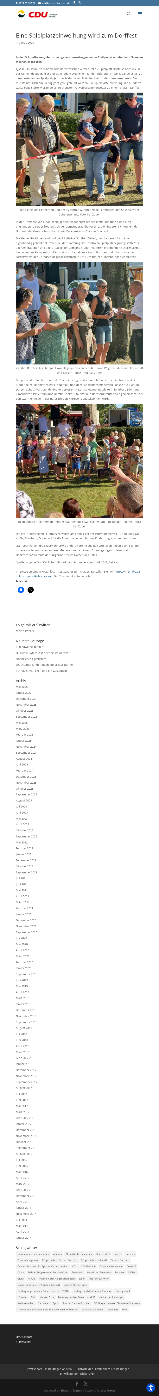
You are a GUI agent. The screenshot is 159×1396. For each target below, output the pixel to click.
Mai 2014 (22, 1226)
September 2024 (26, 752)
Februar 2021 (24, 908)
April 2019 (22, 992)
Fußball (132, 1272)
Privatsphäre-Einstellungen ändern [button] (49, 1369)
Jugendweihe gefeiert (30, 647)
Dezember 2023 (26, 776)
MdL (33, 1297)
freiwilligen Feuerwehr (99, 1272)
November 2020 (26, 926)
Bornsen (130, 1254)
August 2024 (24, 758)
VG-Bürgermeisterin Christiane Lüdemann (117, 1303)
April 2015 (22, 1202)
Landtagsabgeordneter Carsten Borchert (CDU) (43, 1291)
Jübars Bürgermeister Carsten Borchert (38, 1285)
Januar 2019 (23, 1004)
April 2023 (22, 824)
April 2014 (22, 1231)
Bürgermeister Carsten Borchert (59, 1260)
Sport (56, 1303)
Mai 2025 (22, 722)
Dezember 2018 (26, 1010)
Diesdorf (131, 1266)
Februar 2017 (24, 1118)
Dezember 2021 (26, 860)
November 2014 (26, 1214)
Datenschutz (24, 1337)
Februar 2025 (24, 734)
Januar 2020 (23, 968)
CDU (74, 1266)
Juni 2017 (22, 1100)
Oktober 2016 (24, 1142)
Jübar (82, 1278)
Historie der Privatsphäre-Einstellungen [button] (103, 1369)
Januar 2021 (23, 914)
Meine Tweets (25, 631)
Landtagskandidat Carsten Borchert (92, 1291)
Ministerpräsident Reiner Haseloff (76, 1297)
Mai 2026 (22, 686)
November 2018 (26, 1016)
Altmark (57, 1254)
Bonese (118, 1254)
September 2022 (26, 836)
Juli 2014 (21, 1220)
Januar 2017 (23, 1124)
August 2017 (24, 1088)
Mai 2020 (22, 944)
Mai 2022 (22, 842)
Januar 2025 (23, 740)
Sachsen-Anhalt (25, 1303)
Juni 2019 (22, 980)
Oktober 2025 (24, 710)
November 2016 (26, 1136)
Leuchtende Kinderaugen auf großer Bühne (44, 664)
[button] (150, 1387)
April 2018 (22, 1046)
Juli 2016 (21, 1160)
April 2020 (22, 950)
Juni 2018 (22, 1040)
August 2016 (24, 1154)
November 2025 (26, 704)
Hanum (31, 1278)
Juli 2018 (21, 1034)
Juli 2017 (21, 1094)
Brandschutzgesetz (27, 1260)
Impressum (23, 1341)
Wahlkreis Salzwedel (93, 1309)
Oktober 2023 (24, 788)
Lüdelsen (22, 1297)
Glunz (20, 1278)
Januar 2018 (23, 1064)
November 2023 (26, 782)
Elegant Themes (71, 1390)
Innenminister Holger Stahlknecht (57, 1278)
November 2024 (26, 746)
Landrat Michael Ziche (76, 1285)
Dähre (20, 1272)
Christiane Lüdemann (111, 1266)
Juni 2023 (22, 812)
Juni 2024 (22, 764)
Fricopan (119, 1272)
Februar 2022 (24, 848)
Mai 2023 (22, 818)
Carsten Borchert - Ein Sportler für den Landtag (42, 1266)
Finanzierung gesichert (31, 659)
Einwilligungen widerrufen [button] (77, 1373)
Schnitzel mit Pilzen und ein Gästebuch (41, 671)
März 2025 (22, 728)
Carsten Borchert (120, 1260)
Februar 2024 (24, 770)
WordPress (108, 1390)
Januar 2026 (23, 692)
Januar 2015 (23, 1207)
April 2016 (22, 1178)
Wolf (124, 1309)
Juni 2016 (22, 1166)
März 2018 (22, 1052)
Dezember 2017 (26, 1070)
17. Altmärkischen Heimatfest (33, 1254)
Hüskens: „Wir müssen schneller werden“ (43, 653)
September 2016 (26, 1148)
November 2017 (26, 1076)
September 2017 (26, 1082)
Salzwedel (43, 1303)
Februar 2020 (24, 962)
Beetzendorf (103, 1254)
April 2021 (22, 896)
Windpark (113, 1309)
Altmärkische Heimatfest (79, 1254)
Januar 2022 (23, 854)
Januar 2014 (23, 1237)
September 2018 (26, 1022)
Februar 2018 (24, 1058)
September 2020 (26, 932)
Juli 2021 (21, 878)
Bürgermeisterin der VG (94, 1260)
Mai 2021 (22, 890)
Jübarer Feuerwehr (99, 1278)
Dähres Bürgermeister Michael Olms (48, 1272)
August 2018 (24, 1028)
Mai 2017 (22, 1106)
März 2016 (22, 1184)
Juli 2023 (21, 806)
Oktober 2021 (24, 866)
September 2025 (26, 716)
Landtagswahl (122, 1291)
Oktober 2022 (24, 830)
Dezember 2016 (26, 1130)
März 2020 (22, 956)
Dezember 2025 (26, 699)
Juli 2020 (21, 938)
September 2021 (26, 872)
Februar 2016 (24, 1190)
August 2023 (24, 800)
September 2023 (26, 794)
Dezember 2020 (26, 920)
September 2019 (26, 974)
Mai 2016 (22, 1172)
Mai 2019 (22, 986)
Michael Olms (47, 1297)
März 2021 (22, 902)
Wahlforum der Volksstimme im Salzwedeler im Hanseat (47, 1309)
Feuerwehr (77, 1272)
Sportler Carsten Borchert (77, 1303)
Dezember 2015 (26, 1196)
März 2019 (22, 998)
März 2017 (22, 1112)
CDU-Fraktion (88, 1266)
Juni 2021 (22, 884)
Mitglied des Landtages (111, 1297)
